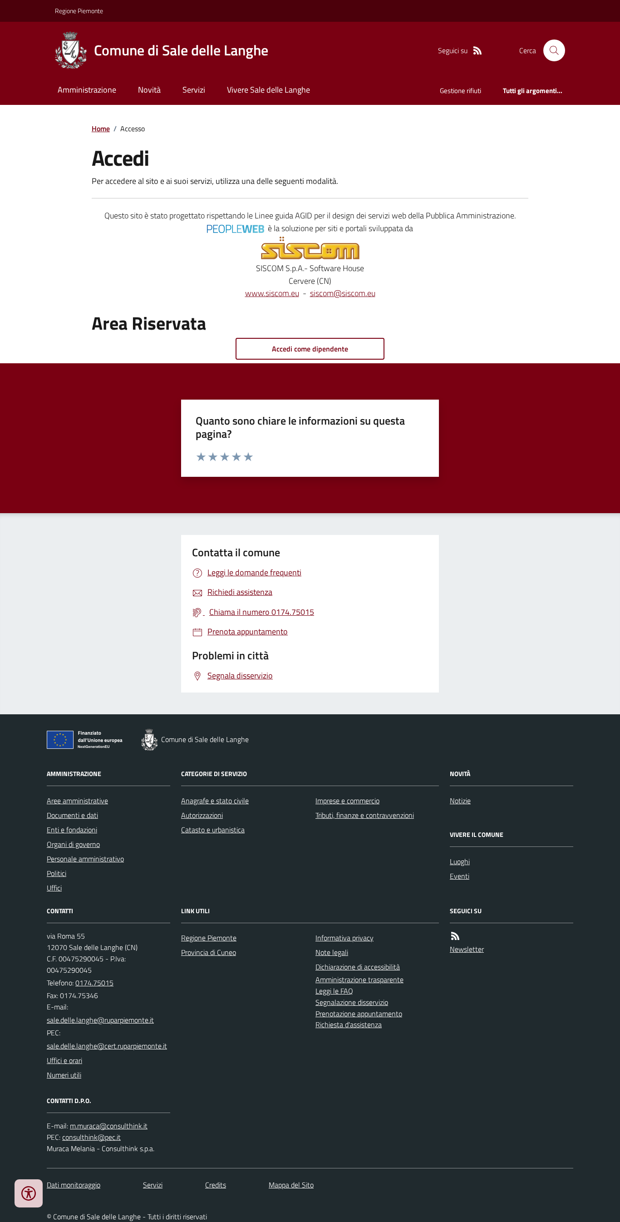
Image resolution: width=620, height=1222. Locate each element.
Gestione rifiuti (460, 90)
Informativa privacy (344, 937)
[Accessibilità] (28, 1193)
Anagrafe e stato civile (215, 800)
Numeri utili (64, 1074)
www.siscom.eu (272, 293)
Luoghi (460, 861)
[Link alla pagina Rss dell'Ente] (455, 936)
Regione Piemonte (79, 10)
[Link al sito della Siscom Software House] (310, 248)
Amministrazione (87, 90)
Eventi (459, 876)
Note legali (331, 952)
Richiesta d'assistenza (348, 1024)
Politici (56, 873)
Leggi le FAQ (334, 990)
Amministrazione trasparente (359, 979)
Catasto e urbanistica (213, 829)
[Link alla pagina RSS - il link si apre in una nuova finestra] (477, 50)
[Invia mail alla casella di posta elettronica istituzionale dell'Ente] (100, 1020)
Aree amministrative (77, 800)
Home (101, 128)
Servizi (193, 90)
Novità (149, 90)
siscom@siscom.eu (342, 293)
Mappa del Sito (291, 1184)
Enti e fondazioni (72, 829)
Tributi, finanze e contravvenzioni (364, 815)
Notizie (460, 800)
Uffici (54, 887)
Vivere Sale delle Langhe (268, 90)
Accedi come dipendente (310, 348)
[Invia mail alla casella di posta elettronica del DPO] (109, 1126)
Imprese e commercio (347, 800)
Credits (215, 1184)
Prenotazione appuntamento (358, 1013)
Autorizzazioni (202, 815)
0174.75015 (94, 982)
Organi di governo (73, 844)
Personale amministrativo (85, 858)
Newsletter (467, 949)
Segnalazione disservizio (351, 1002)
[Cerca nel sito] (550, 50)
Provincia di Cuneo (208, 952)
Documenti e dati (72, 815)
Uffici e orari (64, 1060)
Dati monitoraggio (73, 1184)
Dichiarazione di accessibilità (357, 966)
